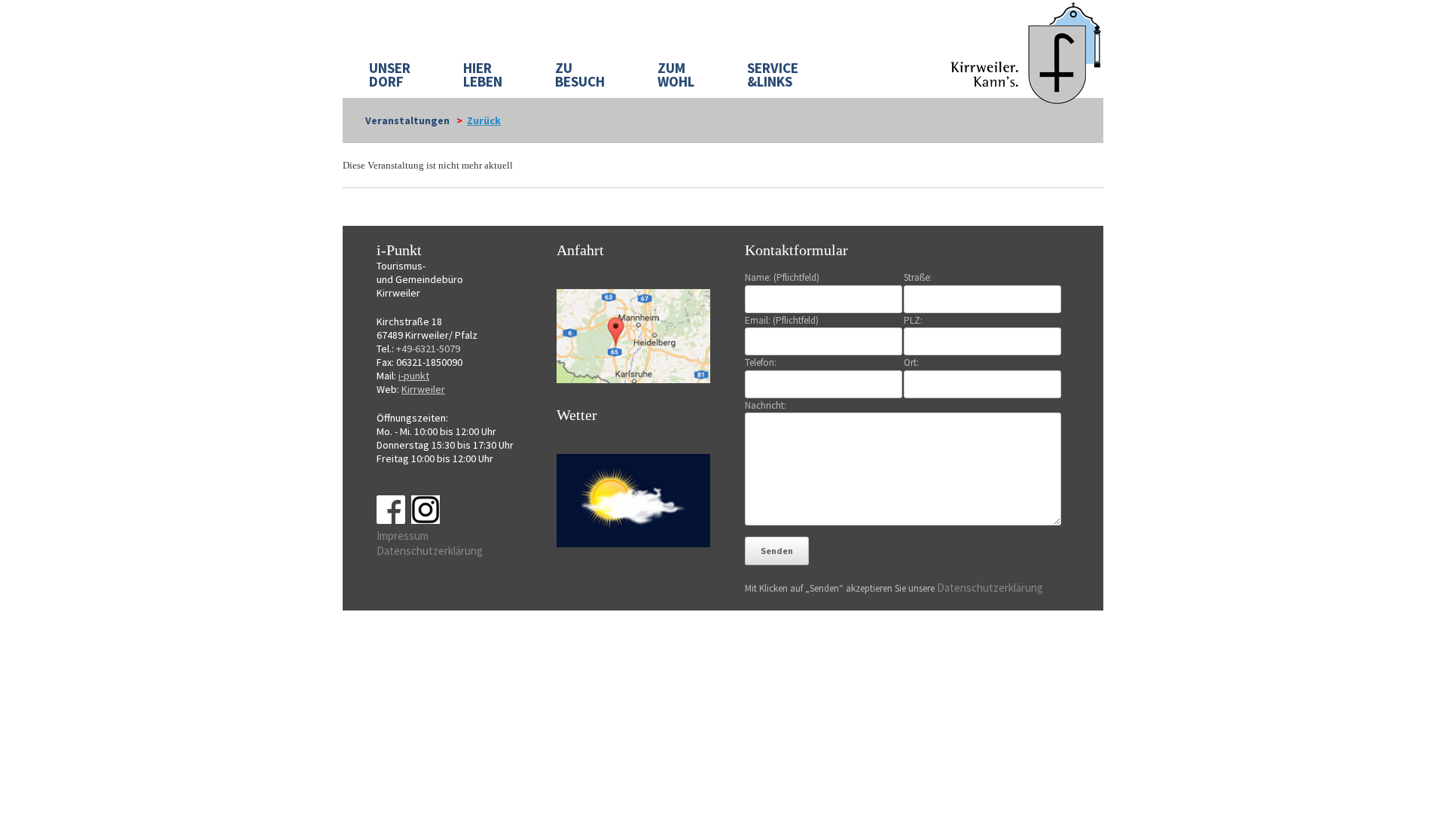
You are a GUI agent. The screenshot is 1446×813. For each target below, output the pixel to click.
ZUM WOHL (675, 74)
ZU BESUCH (580, 74)
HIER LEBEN (482, 74)
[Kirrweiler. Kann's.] (1026, 52)
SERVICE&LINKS (772, 74)
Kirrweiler (423, 389)
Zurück (484, 120)
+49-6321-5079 (428, 348)
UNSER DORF (389, 74)
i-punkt (413, 375)
